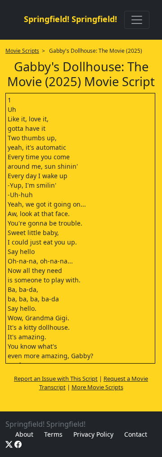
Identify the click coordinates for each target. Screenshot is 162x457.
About (24, 434)
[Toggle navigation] (136, 20)
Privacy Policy (93, 434)
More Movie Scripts (97, 387)
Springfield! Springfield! (70, 19)
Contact (135, 434)
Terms (53, 434)
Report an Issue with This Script (56, 378)
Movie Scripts (22, 51)
